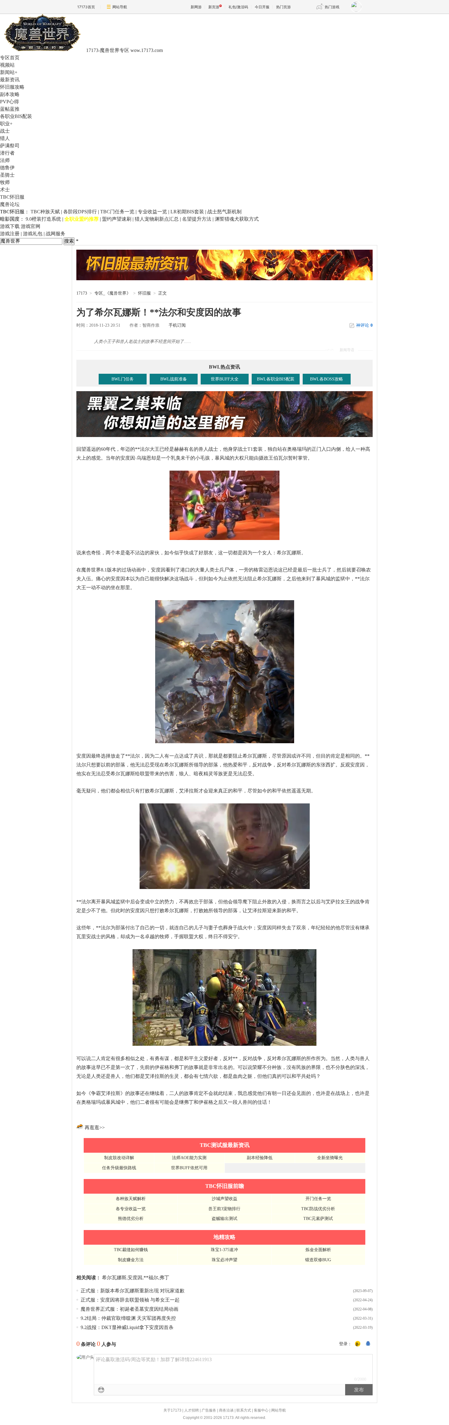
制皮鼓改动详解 (119, 1157)
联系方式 (243, 1410)
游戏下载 (10, 226)
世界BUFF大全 (225, 379)
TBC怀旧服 (12, 197)
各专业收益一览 (131, 1208)
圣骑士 (7, 175)
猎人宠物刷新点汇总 (157, 219)
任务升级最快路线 (119, 1168)
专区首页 (10, 57)
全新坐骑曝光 (330, 1157)
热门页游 (283, 7)
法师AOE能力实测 (189, 1157)
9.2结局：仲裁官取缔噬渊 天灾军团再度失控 (128, 1318)
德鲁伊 (7, 167)
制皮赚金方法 (131, 1260)
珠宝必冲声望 (224, 1260)
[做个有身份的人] (357, 1344)
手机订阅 (177, 325)
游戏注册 (10, 233)
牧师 (5, 182)
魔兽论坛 (10, 204)
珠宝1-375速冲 (224, 1249)
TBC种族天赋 (45, 211)
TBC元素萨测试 (318, 1218)
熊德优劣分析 (131, 1218)
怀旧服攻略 (12, 87)
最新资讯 (10, 79)
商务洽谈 (226, 1410)
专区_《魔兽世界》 (112, 293)
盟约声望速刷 (116, 219)
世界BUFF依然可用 (189, 1168)
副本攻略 (10, 94)
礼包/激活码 (238, 7)
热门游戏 (332, 7)
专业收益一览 (152, 211)
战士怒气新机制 (224, 211)
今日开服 (262, 7)
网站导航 (119, 7)
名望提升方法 (196, 219)
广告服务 (209, 1410)
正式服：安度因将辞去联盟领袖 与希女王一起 (130, 1299)
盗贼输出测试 (224, 1218)
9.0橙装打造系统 (43, 219)
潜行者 (7, 153)
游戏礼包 (32, 233)
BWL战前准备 (173, 379)
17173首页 (86, 7)
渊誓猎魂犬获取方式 (237, 219)
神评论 (364, 325)
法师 (5, 160)
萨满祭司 (10, 145)
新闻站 (8, 72)
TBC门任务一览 (117, 211)
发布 (359, 1389)
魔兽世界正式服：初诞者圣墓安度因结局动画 (129, 1309)
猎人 (5, 138)
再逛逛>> (95, 1127)
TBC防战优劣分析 (318, 1208)
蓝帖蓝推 (10, 109)
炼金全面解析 (318, 1249)
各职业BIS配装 (16, 116)
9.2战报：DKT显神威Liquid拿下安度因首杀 (127, 1327)
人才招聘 (191, 1410)
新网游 (196, 7)
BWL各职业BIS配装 (275, 379)
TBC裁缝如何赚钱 (131, 1249)
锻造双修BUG (318, 1260)
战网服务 (55, 233)
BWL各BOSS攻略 (326, 379)
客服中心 (261, 1410)
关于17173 (172, 1410)
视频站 (7, 65)
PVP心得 (9, 101)
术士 (5, 189)
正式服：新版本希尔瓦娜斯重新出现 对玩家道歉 (132, 1290)
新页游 (213, 7)
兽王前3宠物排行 (224, 1208)
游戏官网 (30, 226)
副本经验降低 (259, 1157)
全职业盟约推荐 (81, 219)
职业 (6, 123)
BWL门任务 (122, 379)
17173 (81, 293)
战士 (5, 131)
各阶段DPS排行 (80, 211)
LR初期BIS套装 (187, 211)
